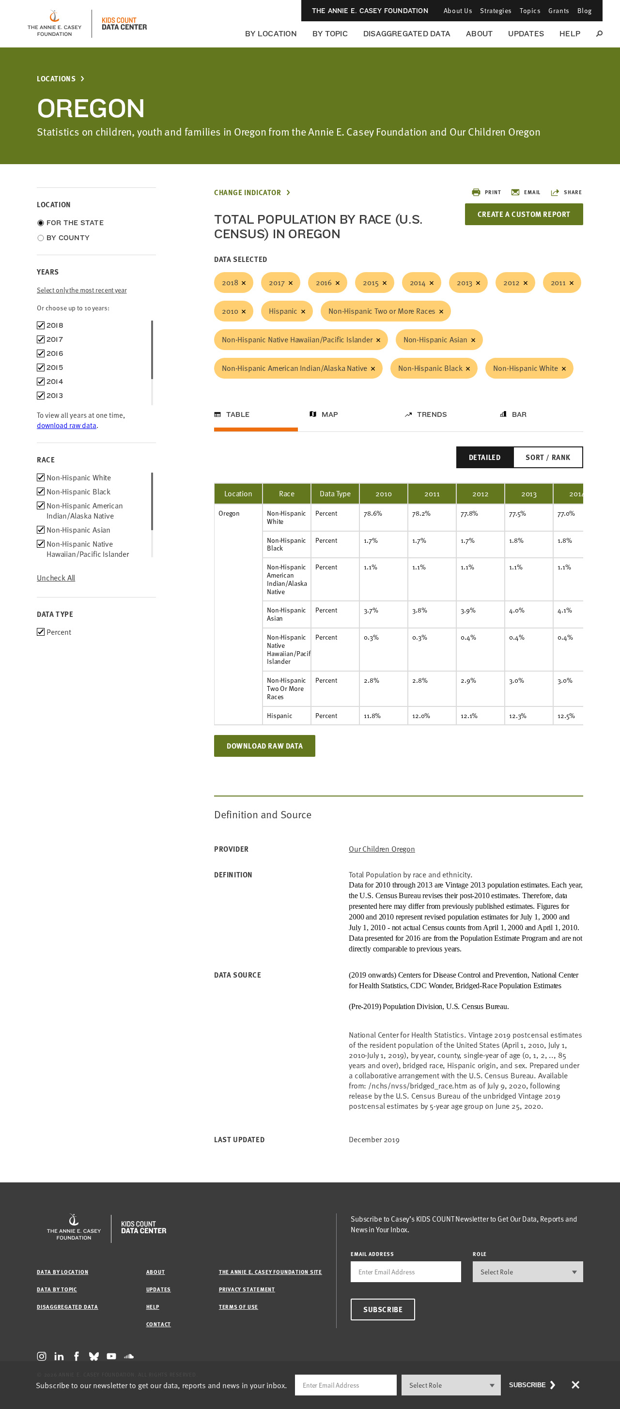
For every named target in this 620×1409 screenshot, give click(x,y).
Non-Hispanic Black (430, 368)
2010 (230, 311)
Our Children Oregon (382, 849)
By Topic (330, 33)
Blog (584, 10)
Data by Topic (57, 1289)
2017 (276, 282)
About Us (458, 10)
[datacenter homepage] (124, 24)
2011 (558, 282)
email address (372, 1253)
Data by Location (62, 1271)
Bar (519, 414)
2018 (230, 282)
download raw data (66, 425)
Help (569, 33)
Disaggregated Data (406, 33)
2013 (464, 282)
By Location (271, 33)
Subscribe (383, 1309)
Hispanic (283, 311)
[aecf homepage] (54, 23)
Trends (432, 414)
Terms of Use (238, 1306)
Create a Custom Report (524, 214)
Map (330, 414)
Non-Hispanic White (525, 368)
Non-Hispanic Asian (435, 339)
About (479, 33)
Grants (558, 10)
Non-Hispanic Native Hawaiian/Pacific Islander (297, 339)
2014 (418, 282)
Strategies (496, 10)
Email (532, 192)
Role (480, 1253)
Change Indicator (247, 192)
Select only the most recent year (82, 290)
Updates (526, 33)
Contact (158, 1324)
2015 (370, 282)
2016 (324, 282)
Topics (530, 10)
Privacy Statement (247, 1289)
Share (573, 192)
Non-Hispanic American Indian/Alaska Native (294, 368)
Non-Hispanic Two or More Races (381, 311)
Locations (56, 79)
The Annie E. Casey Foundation (370, 11)
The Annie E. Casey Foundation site (270, 1271)
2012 (511, 282)
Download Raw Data (265, 745)
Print (493, 192)
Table (237, 414)
